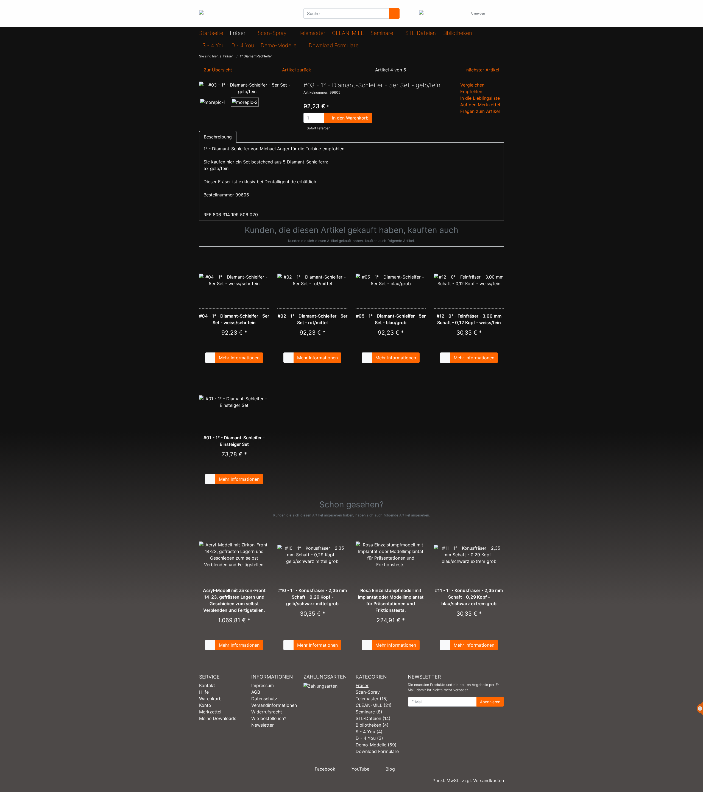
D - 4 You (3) (369, 738)
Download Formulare (334, 45)
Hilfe (204, 692)
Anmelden (478, 13)
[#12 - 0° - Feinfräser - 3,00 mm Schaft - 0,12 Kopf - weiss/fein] (469, 280)
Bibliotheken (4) (372, 725)
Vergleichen (472, 85)
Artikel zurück (296, 70)
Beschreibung (218, 137)
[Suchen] (394, 13)
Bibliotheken (457, 33)
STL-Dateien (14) (373, 718)
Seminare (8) (369, 712)
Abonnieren (490, 701)
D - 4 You (242, 45)
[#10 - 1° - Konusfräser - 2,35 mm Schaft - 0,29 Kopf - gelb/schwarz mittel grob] (312, 555)
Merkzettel (210, 712)
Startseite (211, 33)
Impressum (262, 685)
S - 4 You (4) (369, 731)
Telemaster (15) (372, 698)
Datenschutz (264, 698)
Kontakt (207, 685)
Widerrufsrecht (266, 712)
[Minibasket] (498, 13)
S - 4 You (213, 45)
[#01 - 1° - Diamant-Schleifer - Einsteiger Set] (234, 401)
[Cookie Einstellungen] (700, 708)
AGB (255, 692)
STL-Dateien (420, 33)
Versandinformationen (274, 705)
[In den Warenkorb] (210, 357)
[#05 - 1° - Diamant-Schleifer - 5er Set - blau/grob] (391, 280)
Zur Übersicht (217, 70)
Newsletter (262, 725)
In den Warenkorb (350, 118)
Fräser (238, 33)
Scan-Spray (273, 33)
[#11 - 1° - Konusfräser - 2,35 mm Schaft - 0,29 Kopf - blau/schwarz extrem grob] (469, 555)
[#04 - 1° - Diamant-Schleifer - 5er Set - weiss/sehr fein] (234, 280)
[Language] (461, 14)
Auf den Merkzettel (480, 104)
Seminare (382, 33)
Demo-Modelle (279, 45)
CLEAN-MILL (348, 33)
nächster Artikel (483, 70)
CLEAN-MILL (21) (374, 705)
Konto (205, 705)
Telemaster (312, 33)
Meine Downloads (217, 718)
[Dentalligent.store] (247, 13)
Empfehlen (471, 91)
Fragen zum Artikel (480, 111)
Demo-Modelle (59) (376, 744)
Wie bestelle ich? (268, 718)
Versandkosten (488, 780)
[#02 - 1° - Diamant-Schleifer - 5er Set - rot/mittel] (312, 280)
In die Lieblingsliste (480, 98)
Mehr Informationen (239, 357)
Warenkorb (210, 698)
